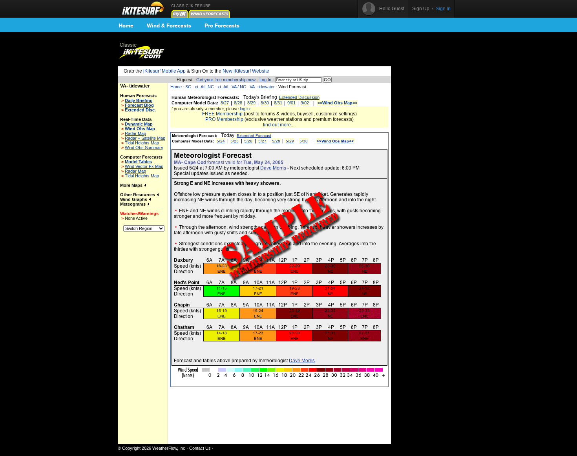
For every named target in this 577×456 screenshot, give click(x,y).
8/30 (265, 102)
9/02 (305, 102)
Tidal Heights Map (142, 142)
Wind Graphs (134, 199)
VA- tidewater (262, 86)
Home (126, 25)
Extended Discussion (299, 97)
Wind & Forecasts (169, 25)
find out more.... (279, 125)
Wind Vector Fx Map (144, 166)
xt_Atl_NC (204, 86)
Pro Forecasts (222, 25)
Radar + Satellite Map (145, 138)
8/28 (238, 102)
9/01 (291, 102)
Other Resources (138, 194)
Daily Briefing (139, 100)
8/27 (225, 102)
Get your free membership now (226, 79)
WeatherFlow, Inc (168, 448)
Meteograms (133, 204)
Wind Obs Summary (144, 147)
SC (188, 86)
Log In (265, 79)
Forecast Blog (139, 105)
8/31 (278, 102)
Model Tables (138, 161)
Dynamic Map (139, 124)
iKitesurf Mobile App (164, 71)
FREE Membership (222, 114)
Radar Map (135, 133)
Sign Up (420, 8)
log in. (245, 108)
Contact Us (200, 448)
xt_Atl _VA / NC (231, 86)
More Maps (132, 185)
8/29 (251, 102)
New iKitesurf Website (246, 71)
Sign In (443, 8)
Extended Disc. (140, 110)
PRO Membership (224, 119)
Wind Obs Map (140, 128)
